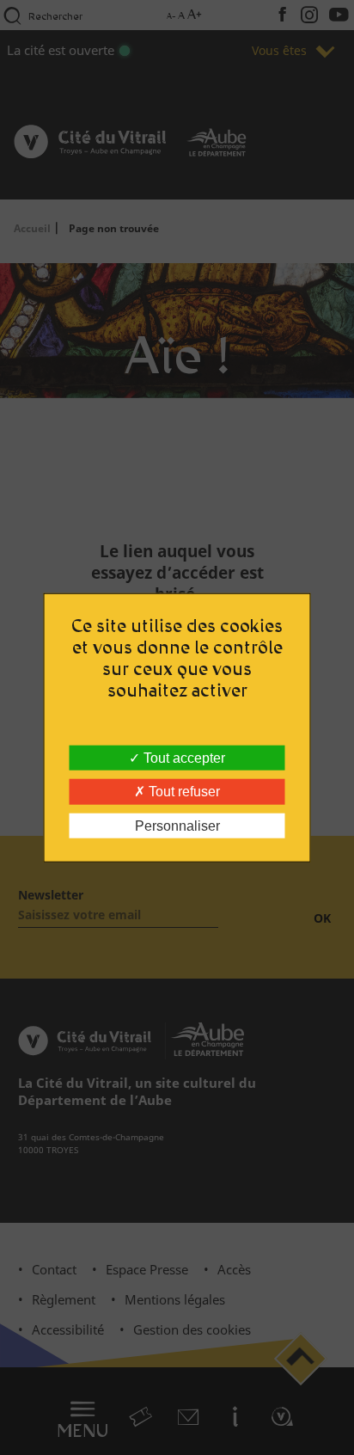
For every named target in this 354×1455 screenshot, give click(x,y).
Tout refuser (182, 791)
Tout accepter (182, 758)
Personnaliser (177, 825)
